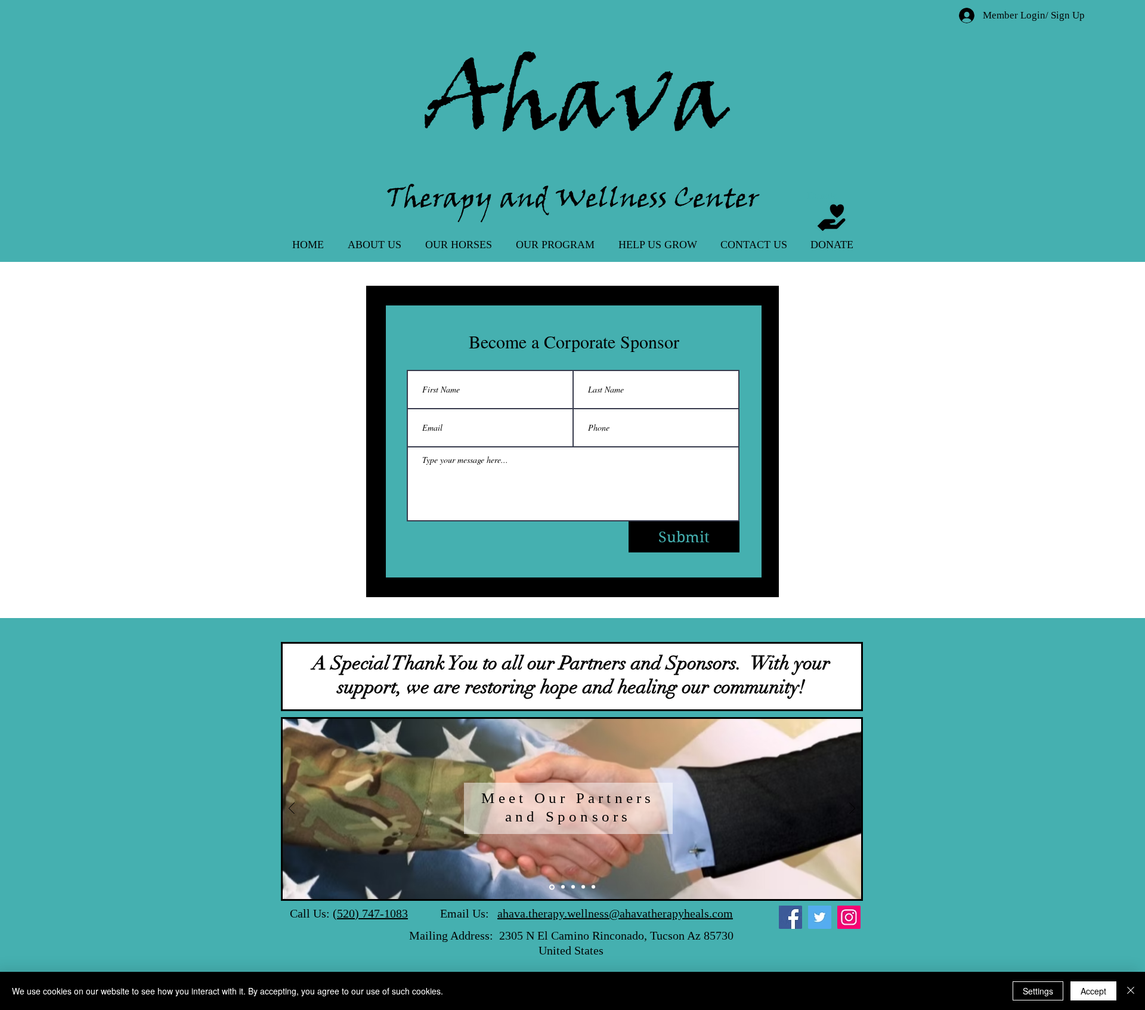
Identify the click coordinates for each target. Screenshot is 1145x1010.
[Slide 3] (562, 886)
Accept (1093, 991)
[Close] (1131, 990)
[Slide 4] (573, 887)
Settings (1038, 991)
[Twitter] (819, 917)
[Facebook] (790, 917)
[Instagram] (849, 917)
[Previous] (292, 809)
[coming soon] (593, 887)
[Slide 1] (551, 887)
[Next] (852, 809)
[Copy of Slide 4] (583, 887)
